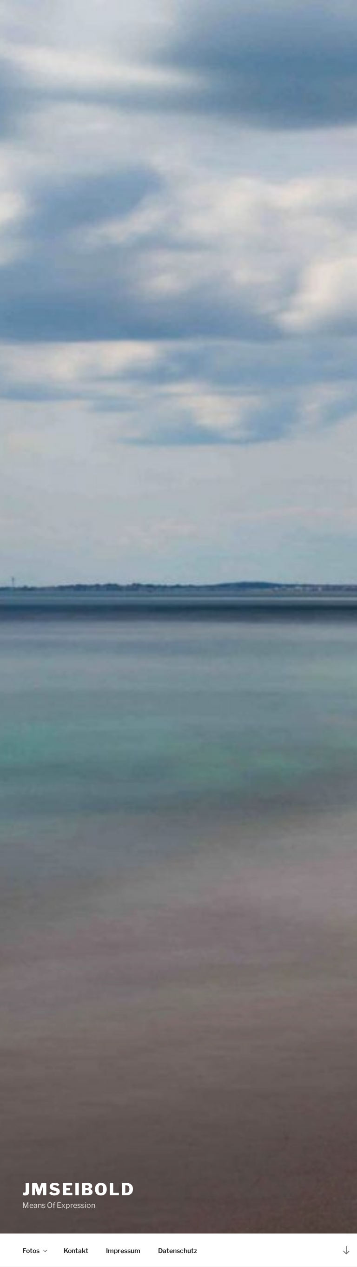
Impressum (123, 1250)
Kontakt (76, 1250)
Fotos (31, 1250)
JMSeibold (78, 1189)
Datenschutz (177, 1250)
